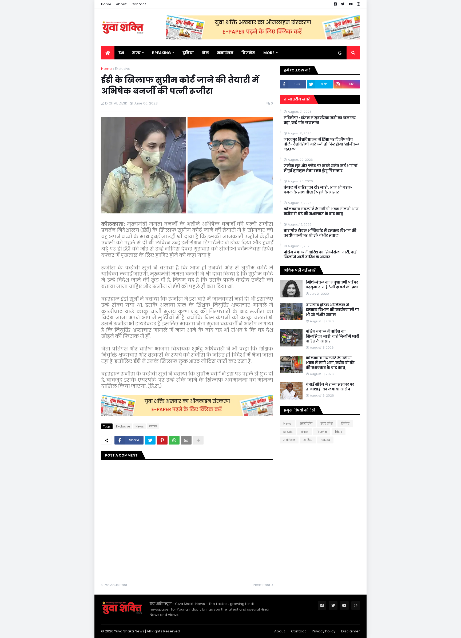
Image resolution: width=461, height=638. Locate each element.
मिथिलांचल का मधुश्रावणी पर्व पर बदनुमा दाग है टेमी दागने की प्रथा (332, 285)
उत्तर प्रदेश (327, 423)
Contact (139, 4)
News (140, 426)
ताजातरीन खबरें (297, 99)
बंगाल (153, 426)
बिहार (338, 432)
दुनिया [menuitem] (188, 52)
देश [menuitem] (121, 52)
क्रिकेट (345, 423)
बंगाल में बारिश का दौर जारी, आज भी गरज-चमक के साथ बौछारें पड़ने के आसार (318, 190)
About (121, 4)
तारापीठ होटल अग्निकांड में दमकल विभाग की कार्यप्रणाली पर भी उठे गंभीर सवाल (320, 233)
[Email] (186, 440)
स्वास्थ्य (325, 440)
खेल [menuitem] (205, 52)
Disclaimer (350, 631)
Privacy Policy (323, 631)
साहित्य (307, 440)
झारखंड (287, 432)
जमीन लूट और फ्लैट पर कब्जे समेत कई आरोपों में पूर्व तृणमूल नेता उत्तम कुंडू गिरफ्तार (320, 168)
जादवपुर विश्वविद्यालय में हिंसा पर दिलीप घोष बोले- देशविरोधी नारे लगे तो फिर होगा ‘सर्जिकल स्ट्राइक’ (321, 144)
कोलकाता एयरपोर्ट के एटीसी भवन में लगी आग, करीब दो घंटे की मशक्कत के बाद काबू (321, 211)
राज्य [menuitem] (136, 52)
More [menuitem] (269, 52)
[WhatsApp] (174, 440)
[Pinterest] (162, 440)
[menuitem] (107, 52)
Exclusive (122, 68)
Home (106, 4)
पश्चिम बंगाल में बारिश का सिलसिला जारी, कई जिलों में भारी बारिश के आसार (320, 255)
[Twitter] (150, 440)
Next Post (262, 584)
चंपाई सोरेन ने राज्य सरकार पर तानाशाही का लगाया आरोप (330, 387)
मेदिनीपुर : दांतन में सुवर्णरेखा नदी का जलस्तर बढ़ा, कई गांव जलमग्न (320, 120)
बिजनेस (322, 432)
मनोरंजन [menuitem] (225, 52)
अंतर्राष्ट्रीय (306, 423)
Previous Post (116, 584)
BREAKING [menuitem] (161, 52)
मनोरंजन (289, 440)
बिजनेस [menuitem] (248, 52)
